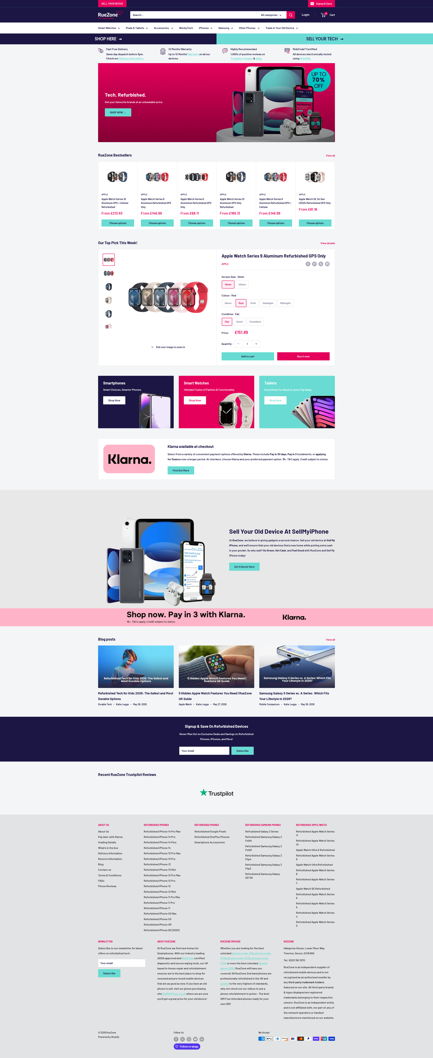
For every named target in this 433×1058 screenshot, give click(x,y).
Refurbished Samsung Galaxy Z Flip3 (263, 866)
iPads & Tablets (135, 27)
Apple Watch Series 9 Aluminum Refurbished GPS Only (156, 202)
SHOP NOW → (118, 112)
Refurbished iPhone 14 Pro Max (162, 831)
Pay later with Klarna (110, 836)
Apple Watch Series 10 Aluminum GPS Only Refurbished (232, 202)
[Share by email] (327, 263)
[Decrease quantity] (238, 343)
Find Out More (181, 470)
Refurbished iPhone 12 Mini (160, 891)
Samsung (223, 27)
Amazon (248, 58)
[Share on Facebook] (308, 263)
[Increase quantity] (256, 343)
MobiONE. (305, 58)
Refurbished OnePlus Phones (212, 836)
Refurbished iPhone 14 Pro (159, 836)
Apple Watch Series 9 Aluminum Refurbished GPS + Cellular (275, 202)
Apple (104, 194)
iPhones (204, 27)
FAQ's (101, 880)
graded (224, 983)
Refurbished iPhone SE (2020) (161, 930)
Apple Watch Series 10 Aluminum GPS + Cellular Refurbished (115, 202)
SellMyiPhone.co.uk (174, 993)
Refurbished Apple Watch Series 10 (315, 842)
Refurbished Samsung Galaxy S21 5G (262, 875)
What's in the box (108, 847)
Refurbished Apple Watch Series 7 (315, 881)
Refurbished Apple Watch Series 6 (315, 896)
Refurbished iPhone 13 (157, 864)
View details (328, 243)
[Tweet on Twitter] (320, 263)
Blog (101, 864)
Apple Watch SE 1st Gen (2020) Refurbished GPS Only (315, 200)
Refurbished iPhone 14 (157, 847)
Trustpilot (236, 58)
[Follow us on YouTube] (195, 1039)
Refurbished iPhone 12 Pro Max (162, 875)
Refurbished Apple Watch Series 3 (315, 923)
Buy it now (303, 356)
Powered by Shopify (108, 1036)
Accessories (161, 27)
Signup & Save (324, 3)
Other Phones (247, 27)
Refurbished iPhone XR (158, 924)
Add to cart (247, 356)
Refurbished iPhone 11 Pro (159, 902)
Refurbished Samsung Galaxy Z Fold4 (263, 838)
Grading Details (107, 842)
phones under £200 (239, 958)
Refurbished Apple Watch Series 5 (315, 905)
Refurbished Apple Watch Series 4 (315, 914)
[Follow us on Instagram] (189, 1039)
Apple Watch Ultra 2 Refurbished (315, 849)
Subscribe (242, 750)
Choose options (117, 222)
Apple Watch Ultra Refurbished (314, 864)
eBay (258, 58)
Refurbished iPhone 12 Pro (159, 880)
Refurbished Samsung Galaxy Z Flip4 (263, 857)
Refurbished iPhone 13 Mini (160, 869)
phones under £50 (243, 953)
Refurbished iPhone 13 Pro (159, 858)
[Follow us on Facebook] (176, 1039)
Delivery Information (131, 58)
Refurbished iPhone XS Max (160, 913)
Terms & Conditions (109, 875)
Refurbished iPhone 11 (157, 908)
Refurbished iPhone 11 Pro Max (162, 897)
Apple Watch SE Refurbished (313, 888)
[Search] (291, 15)
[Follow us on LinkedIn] (201, 1039)
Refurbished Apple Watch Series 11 (315, 833)
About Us (103, 831)
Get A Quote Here (244, 566)
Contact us (104, 869)
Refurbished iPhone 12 (157, 886)
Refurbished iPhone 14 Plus (160, 842)
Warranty (193, 54)
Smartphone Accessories (210, 842)
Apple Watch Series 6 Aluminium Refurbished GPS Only (195, 202)
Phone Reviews (107, 886)
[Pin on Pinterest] (314, 263)
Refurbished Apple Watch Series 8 (315, 871)
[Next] (335, 195)
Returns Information (110, 858)
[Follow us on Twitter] (182, 1039)
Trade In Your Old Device (280, 27)
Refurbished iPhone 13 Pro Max (162, 853)
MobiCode (188, 958)
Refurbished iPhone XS (157, 919)
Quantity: (227, 343)
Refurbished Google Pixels (210, 831)
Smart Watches (107, 27)
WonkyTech (186, 27)
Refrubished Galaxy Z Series (262, 831)
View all (331, 155)
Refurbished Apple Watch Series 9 (315, 857)
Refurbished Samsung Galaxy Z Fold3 (263, 847)
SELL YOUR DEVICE (112, 3)
